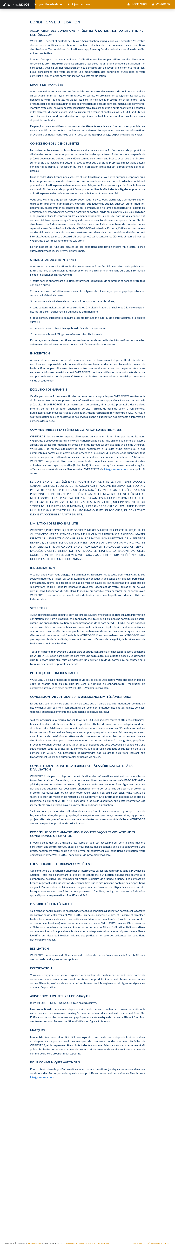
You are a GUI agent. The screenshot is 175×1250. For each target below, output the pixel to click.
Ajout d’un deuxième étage (61, 1187)
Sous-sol (133, 1135)
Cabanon (51, 1126)
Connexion (163, 4)
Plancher (92, 1153)
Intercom (134, 1153)
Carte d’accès (136, 1162)
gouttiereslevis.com (51, 4)
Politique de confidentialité (98, 1243)
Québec (78, 4)
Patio (8, 1144)
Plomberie (52, 1224)
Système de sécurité (99, 1157)
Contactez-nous (161, 1243)
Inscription (139, 4)
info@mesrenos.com (116, 469)
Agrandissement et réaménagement (25, 1192)
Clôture (9, 1130)
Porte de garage (55, 1149)
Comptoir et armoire (99, 1126)
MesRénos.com (34, 1243)
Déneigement (53, 1130)
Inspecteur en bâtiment (59, 1201)
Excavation (11, 1135)
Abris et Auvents (14, 1126)
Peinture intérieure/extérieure (22, 1210)
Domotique (94, 1135)
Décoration (135, 1130)
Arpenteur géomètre (58, 1192)
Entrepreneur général (17, 1201)
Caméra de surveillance (100, 1167)
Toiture (50, 1154)
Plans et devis (13, 1187)
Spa (7, 1215)
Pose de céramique (139, 1126)
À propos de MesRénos (143, 1243)
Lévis (89, 4)
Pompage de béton (15, 1228)
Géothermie (94, 1140)
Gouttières (52, 1140)
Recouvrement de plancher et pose (107, 1148)
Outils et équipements (58, 1206)
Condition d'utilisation (73, 1243)
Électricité (52, 1196)
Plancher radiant (137, 1148)
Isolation (10, 1206)
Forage (50, 1135)
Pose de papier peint (57, 1210)
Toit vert (10, 1158)
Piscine (9, 1224)
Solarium (10, 1154)
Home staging (95, 1130)
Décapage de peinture (17, 1149)
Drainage (10, 1140)
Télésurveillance (96, 1162)
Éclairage (10, 1196)
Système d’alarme (138, 1157)
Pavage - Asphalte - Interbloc (62, 1144)
